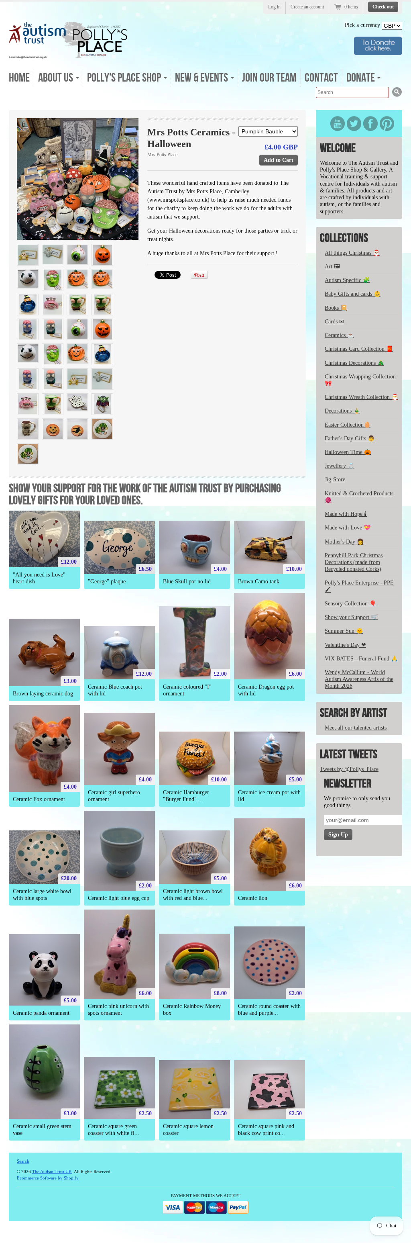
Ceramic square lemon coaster (188, 1129)
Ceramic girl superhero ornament (114, 795)
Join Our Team (269, 78)
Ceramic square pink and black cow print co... (266, 1129)
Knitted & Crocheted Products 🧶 (359, 497)
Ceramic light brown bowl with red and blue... (193, 894)
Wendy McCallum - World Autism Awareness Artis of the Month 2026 (359, 679)
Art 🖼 (332, 267)
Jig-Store (335, 479)
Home (19, 78)
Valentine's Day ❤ (345, 645)
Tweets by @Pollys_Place (349, 769)
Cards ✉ (334, 322)
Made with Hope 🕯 (346, 514)
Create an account (307, 7)
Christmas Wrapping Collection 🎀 (360, 380)
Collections (344, 238)
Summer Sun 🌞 (344, 631)
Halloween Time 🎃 (348, 452)
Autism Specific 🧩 (347, 280)
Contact (321, 78)
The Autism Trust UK (52, 1171)
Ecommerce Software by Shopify (48, 1178)
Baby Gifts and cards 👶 (352, 294)
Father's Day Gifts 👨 (349, 438)
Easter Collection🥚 (347, 425)
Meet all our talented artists (356, 728)
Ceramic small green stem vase (42, 1129)
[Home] (68, 56)
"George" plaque (107, 582)
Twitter (354, 123)
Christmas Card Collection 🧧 (359, 349)
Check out (383, 7)
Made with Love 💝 (347, 528)
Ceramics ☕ (339, 335)
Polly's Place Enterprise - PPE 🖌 (359, 586)
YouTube (337, 123)
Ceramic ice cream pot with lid (269, 795)
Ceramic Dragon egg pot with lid (266, 690)
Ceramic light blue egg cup (118, 898)
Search (23, 1161)
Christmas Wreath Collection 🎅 (361, 397)
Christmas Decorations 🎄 (354, 363)
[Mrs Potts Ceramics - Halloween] (77, 179)
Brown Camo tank (258, 582)
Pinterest (387, 123)
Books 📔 (336, 308)
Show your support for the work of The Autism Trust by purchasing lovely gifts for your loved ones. (145, 494)
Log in (274, 7)
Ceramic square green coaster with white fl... (113, 1129)
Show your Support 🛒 (351, 617)
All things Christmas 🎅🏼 (352, 253)
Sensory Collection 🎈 (350, 604)
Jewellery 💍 (339, 466)
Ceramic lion (252, 898)
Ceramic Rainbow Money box (192, 1009)
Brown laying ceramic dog (43, 694)
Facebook (370, 123)
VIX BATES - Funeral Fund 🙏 (361, 659)
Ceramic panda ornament (41, 1013)
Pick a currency (363, 25)
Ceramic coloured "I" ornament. (187, 690)
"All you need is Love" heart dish (39, 578)
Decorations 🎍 (342, 411)
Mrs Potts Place (162, 154)
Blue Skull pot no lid (187, 582)
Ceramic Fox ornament (39, 799)
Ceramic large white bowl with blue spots (42, 894)
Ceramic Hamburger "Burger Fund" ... (186, 795)
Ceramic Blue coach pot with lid (115, 690)
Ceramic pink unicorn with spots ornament (118, 1009)
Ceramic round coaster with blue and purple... (269, 1009)
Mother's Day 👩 (344, 542)
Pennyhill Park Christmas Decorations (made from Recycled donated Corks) (354, 562)
